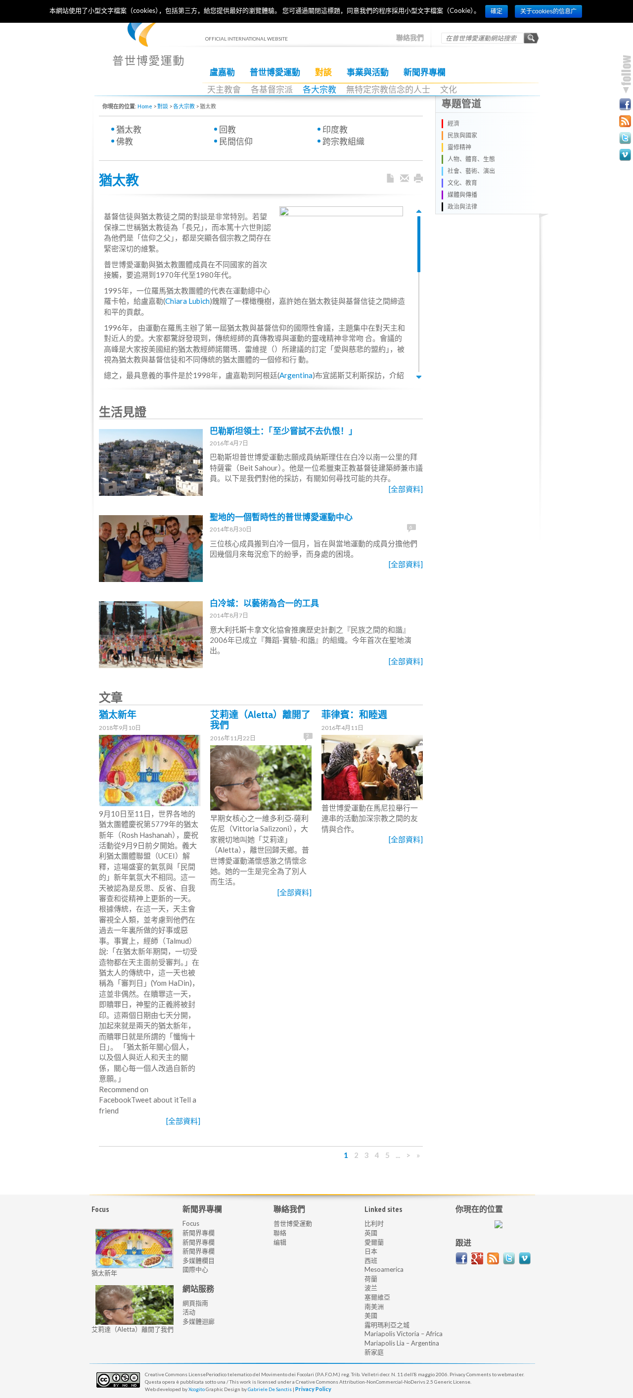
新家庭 (374, 1352)
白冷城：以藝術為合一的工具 (264, 603)
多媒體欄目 (198, 1260)
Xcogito (196, 1389)
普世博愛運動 (275, 72)
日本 (370, 1251)
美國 (370, 1315)
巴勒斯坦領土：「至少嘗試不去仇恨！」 (283, 431)
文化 (448, 89)
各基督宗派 (272, 89)
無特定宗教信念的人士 (388, 89)
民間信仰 (236, 141)
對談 (323, 72)
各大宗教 (319, 89)
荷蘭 (370, 1279)
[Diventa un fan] (461, 1258)
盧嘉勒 (222, 72)
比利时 (374, 1223)
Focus (190, 1223)
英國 (370, 1233)
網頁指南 (195, 1303)
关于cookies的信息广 (548, 11)
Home (144, 106)
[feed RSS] (493, 1258)
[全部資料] (406, 488)
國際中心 (195, 1269)
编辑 (279, 1242)
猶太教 (128, 129)
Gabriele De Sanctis (270, 1389)
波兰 (370, 1288)
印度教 (335, 129)
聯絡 (279, 1233)
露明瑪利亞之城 (386, 1325)
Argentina (296, 375)
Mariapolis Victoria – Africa (403, 1334)
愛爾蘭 (374, 1242)
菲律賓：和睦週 (354, 715)
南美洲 (374, 1306)
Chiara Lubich (187, 300)
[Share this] (404, 178)
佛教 (124, 141)
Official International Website (148, 45)
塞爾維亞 (377, 1297)
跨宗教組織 (343, 141)
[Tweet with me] (509, 1258)
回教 (227, 129)
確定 (496, 11)
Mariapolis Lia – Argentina (401, 1343)
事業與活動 (368, 72)
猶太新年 (117, 715)
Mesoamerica (384, 1269)
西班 (370, 1260)
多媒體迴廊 (198, 1321)
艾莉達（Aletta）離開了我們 (260, 720)
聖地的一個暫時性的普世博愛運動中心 (281, 517)
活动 (188, 1312)
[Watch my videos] (625, 155)
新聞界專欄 (425, 72)
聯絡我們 (410, 37)
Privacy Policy (313, 1389)
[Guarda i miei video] (525, 1258)
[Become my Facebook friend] (625, 104)
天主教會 (224, 89)
